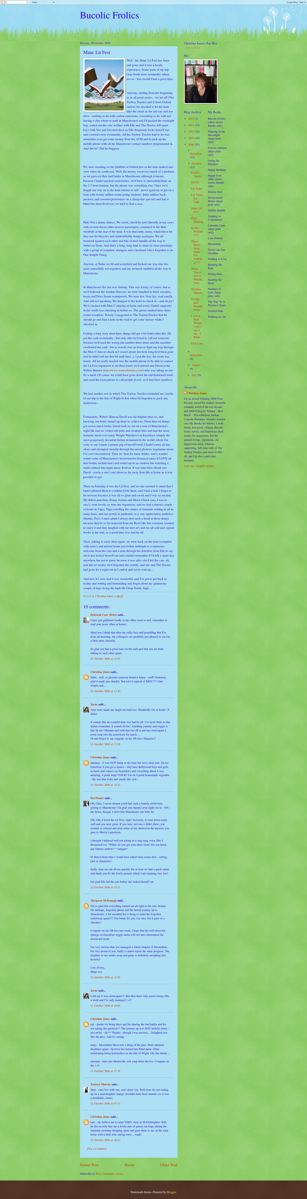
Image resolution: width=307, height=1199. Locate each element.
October (196, 163)
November (196, 154)
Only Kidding (197, 220)
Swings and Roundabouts (196, 304)
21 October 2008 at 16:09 (105, 1005)
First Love (197, 343)
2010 (191, 131)
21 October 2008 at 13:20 (105, 691)
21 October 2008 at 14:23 (105, 785)
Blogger (171, 1192)
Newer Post (89, 1164)
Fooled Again (196, 174)
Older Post (168, 1164)
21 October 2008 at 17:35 (105, 1071)
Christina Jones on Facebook (192, 48)
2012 (191, 118)
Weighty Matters (196, 291)
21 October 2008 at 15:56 (105, 977)
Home (129, 1164)
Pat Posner (97, 798)
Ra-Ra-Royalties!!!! (197, 231)
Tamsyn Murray (101, 1084)
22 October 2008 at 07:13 (105, 1103)
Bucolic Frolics (109, 14)
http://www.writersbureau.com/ (123, 370)
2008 (191, 144)
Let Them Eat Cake (197, 198)
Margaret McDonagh (104, 900)
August (196, 365)
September (196, 355)
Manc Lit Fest (196, 210)
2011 (191, 125)
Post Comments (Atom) (109, 1174)
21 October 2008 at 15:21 (105, 887)
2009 (191, 138)
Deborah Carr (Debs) (104, 614)
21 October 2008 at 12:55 (105, 658)
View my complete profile (199, 466)
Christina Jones (100, 672)
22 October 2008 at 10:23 (105, 1140)
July (194, 375)
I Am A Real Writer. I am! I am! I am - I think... (196, 326)
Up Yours (196, 188)
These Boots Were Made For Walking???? (196, 251)
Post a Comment (96, 1148)
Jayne (94, 704)
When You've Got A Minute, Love (197, 276)
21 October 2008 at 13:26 (105, 744)
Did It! (195, 182)
